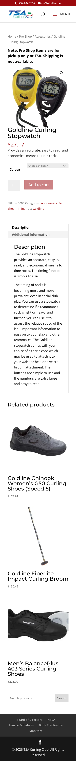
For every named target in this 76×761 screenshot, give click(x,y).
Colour (15, 169)
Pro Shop (25, 36)
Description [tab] (21, 227)
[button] (61, 73)
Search (61, 698)
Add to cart (38, 184)
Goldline (38, 209)
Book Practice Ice (51, 725)
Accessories (43, 36)
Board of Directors (29, 720)
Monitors (35, 731)
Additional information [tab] (31, 234)
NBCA (51, 720)
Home (12, 36)
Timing (21, 209)
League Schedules (21, 725)
